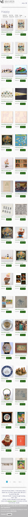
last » (20, 481)
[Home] (7, 1)
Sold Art (5, 15)
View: (20, 15)
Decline (3, 514)
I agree (9, 514)
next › (14, 481)
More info (13, 511)
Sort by (11, 15)
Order (16, 15)
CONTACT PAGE (11, 501)
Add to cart (9, 34)
